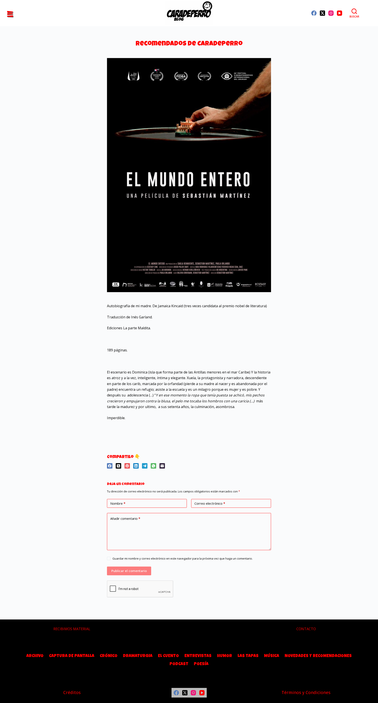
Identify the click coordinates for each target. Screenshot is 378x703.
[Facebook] (314, 13)
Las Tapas (248, 656)
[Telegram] (144, 466)
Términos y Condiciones (306, 692)
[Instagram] (331, 13)
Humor (224, 656)
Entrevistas (198, 656)
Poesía (201, 664)
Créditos (72, 692)
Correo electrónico (209, 503)
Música (271, 656)
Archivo (35, 656)
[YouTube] (339, 13)
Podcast (179, 664)
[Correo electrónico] (162, 466)
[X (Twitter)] (322, 13)
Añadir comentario (125, 518)
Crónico (108, 656)
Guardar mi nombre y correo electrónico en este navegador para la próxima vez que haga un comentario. (182, 558)
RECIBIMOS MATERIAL (71, 628)
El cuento (168, 656)
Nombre (117, 503)
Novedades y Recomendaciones (318, 656)
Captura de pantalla (71, 656)
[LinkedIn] (136, 466)
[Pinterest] (127, 466)
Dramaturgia (137, 656)
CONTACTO (306, 628)
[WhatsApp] (153, 466)
